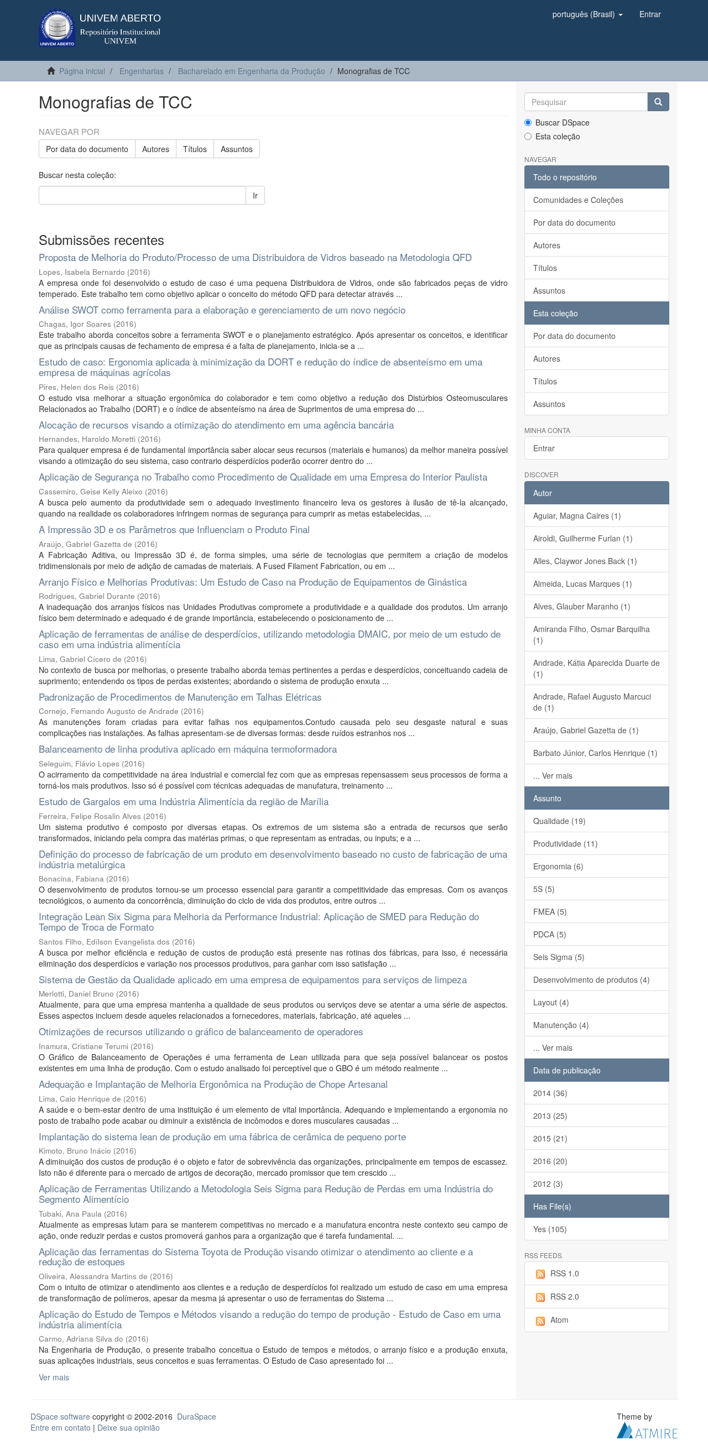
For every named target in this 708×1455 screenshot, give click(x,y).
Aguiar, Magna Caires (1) (577, 515)
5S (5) (544, 888)
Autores (155, 148)
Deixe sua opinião (128, 1427)
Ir (255, 195)
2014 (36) (550, 1092)
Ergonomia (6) (558, 866)
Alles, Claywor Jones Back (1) (585, 560)
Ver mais (54, 1377)
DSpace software (60, 1416)
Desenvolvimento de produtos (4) (591, 979)
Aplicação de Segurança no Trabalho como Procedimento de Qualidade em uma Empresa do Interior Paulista (263, 476)
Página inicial (82, 70)
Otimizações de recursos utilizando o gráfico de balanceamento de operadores (201, 1031)
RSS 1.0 (564, 1273)
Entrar (544, 447)
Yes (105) (550, 1228)
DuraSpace (196, 1416)
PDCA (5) (549, 934)
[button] (587, 14)
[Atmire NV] (647, 1429)
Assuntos (237, 148)
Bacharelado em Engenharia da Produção (251, 70)
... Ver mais (552, 775)
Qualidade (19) (559, 820)
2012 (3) (548, 1183)
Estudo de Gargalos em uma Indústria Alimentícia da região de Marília (184, 801)
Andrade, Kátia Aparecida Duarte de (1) (596, 668)
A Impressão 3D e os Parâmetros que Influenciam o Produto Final (174, 529)
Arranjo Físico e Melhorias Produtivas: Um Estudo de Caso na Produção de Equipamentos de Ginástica (253, 581)
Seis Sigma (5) (559, 956)
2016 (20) (550, 1160)
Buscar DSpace (562, 122)
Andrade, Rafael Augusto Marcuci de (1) (592, 702)
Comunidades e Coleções (578, 199)
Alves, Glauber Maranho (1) (582, 606)
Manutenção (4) (561, 1024)
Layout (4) (551, 1002)
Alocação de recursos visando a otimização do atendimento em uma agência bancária (216, 424)
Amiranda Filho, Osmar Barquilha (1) (591, 634)
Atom (559, 1319)
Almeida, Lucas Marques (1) (582, 583)
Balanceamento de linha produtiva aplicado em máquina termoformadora (188, 748)
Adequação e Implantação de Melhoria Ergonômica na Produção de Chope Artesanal (213, 1084)
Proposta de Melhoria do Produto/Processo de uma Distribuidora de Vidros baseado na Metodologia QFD (255, 257)
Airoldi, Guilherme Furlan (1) (583, 538)
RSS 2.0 (564, 1296)
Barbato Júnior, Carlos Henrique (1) (595, 752)
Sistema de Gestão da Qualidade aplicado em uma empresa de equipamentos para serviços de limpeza (253, 979)
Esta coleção (557, 136)
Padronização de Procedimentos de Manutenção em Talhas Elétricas (180, 696)
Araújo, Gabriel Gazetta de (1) (586, 730)
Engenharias (141, 70)
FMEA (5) (550, 911)
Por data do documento (87, 148)
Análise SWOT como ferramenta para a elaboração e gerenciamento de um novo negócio (222, 309)
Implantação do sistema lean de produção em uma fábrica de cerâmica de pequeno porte (222, 1136)
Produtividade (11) (565, 843)
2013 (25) (550, 1115)
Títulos (195, 148)
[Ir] (658, 101)
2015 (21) (550, 1138)
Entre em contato (60, 1427)
